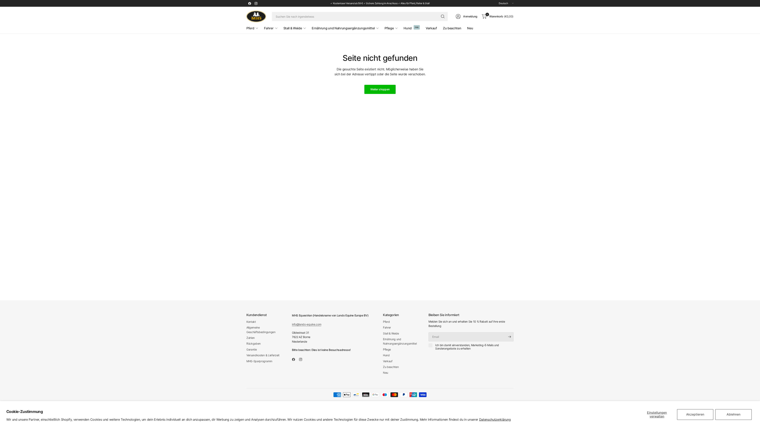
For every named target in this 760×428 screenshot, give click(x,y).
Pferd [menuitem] (250, 28)
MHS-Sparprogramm (259, 361)
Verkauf (387, 361)
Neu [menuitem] (470, 28)
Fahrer (387, 327)
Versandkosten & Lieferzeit (262, 355)
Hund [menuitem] (408, 28)
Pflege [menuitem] (389, 28)
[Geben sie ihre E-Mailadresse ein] (510, 336)
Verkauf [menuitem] (431, 28)
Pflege (387, 349)
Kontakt (251, 321)
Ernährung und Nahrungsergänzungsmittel (400, 341)
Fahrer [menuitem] (268, 28)
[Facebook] (249, 3)
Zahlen (250, 337)
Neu (385, 372)
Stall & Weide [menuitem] (292, 28)
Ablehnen (733, 414)
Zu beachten (391, 367)
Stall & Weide (391, 333)
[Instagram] (256, 3)
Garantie (251, 349)
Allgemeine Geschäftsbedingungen (261, 329)
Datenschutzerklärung (495, 419)
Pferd (386, 321)
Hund (386, 355)
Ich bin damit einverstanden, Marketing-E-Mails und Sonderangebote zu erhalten (467, 346)
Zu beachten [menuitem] (452, 28)
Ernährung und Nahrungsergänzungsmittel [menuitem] (343, 28)
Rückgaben (253, 343)
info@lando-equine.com (306, 324)
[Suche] (443, 16)
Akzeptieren (695, 414)
